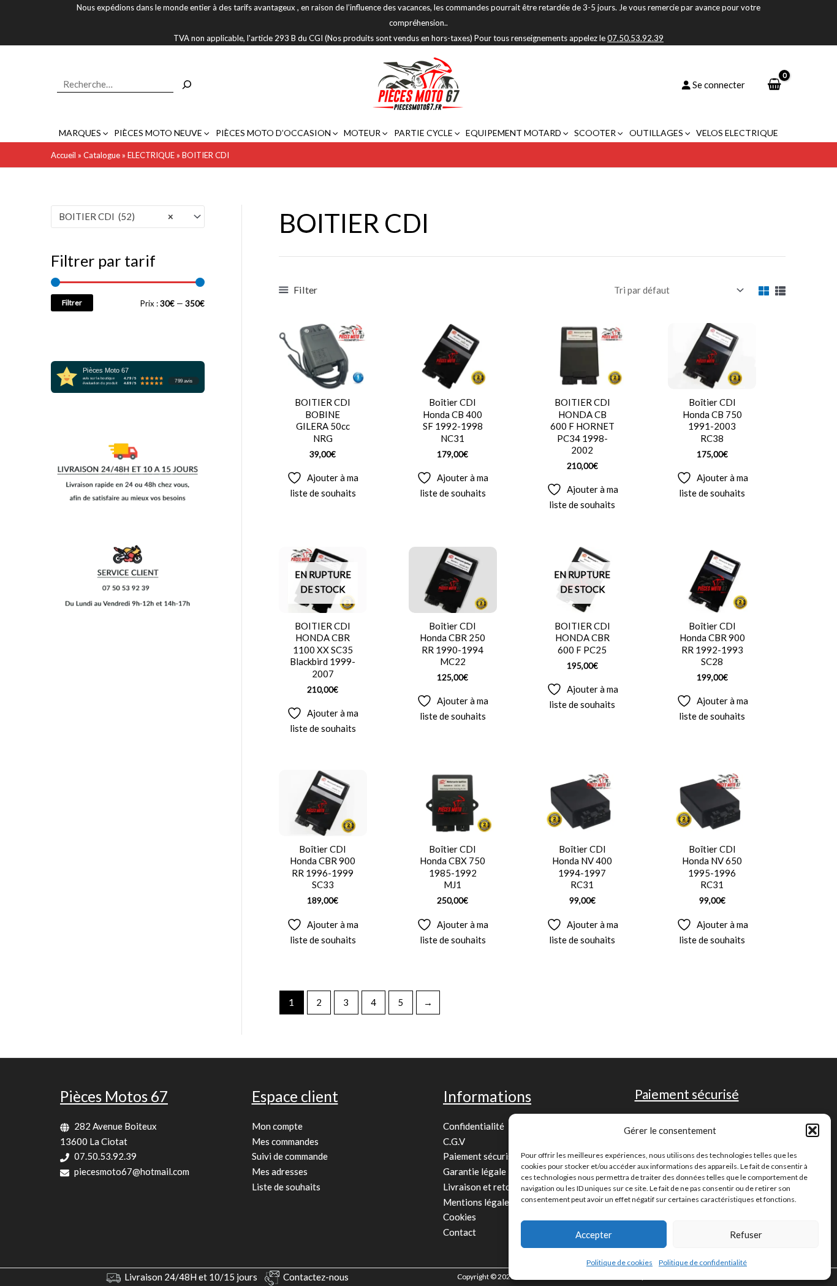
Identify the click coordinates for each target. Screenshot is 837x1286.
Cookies (459, 1216)
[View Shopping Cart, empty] (774, 85)
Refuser (746, 1234)
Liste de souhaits (286, 1186)
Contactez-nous (316, 1276)
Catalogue (101, 155)
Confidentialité (473, 1126)
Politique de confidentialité (703, 1262)
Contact (459, 1232)
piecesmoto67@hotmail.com (131, 1171)
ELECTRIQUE (151, 155)
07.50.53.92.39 (105, 1156)
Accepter (593, 1234)
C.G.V (454, 1141)
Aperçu (322, 378)
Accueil (63, 155)
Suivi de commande (290, 1156)
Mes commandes (285, 1141)
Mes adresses (280, 1171)
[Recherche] (187, 85)
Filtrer (72, 302)
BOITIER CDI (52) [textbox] (116, 216)
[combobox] (128, 216)
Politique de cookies (619, 1262)
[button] (812, 1130)
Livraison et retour (481, 1186)
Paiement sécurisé (480, 1156)
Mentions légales (478, 1202)
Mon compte (277, 1126)
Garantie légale (474, 1171)
